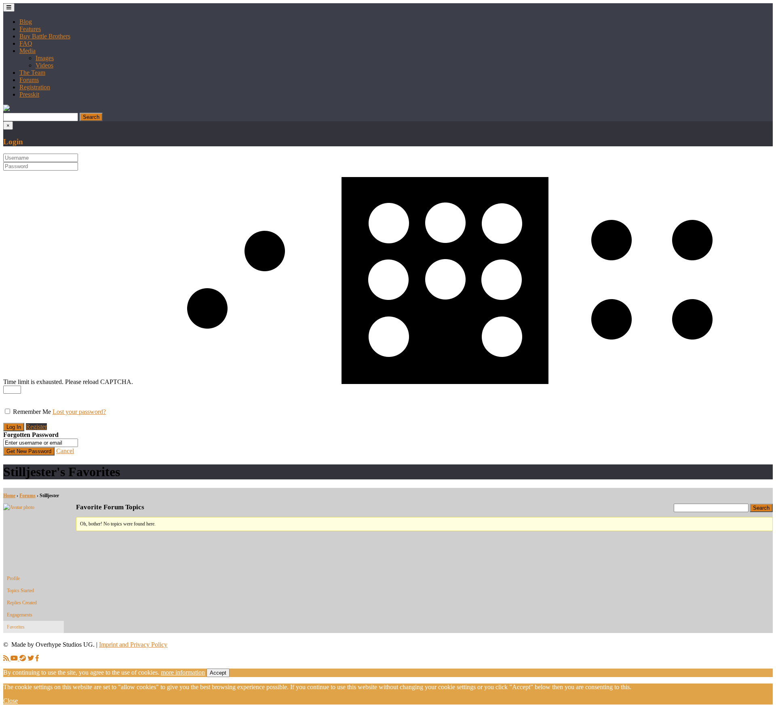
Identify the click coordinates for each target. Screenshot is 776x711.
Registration (34, 87)
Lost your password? (79, 411)
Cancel (65, 450)
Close (10, 700)
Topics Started (20, 590)
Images (45, 58)
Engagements (19, 615)
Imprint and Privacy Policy (133, 644)
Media (27, 50)
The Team (32, 72)
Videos (44, 65)
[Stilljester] (33, 507)
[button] (6, 108)
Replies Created (22, 603)
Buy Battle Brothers (44, 36)
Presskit (29, 94)
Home (9, 495)
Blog (25, 21)
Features (30, 28)
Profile (13, 578)
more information (183, 672)
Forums (29, 79)
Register (36, 426)
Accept (218, 673)
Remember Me (32, 411)
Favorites (16, 627)
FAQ (25, 43)
